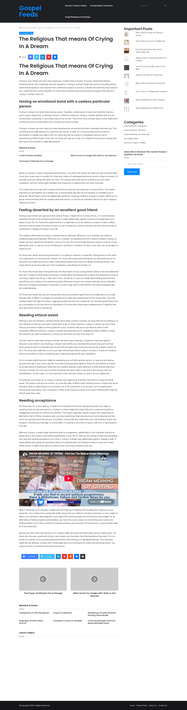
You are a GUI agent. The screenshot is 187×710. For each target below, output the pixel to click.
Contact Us (162, 705)
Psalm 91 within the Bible (30, 155)
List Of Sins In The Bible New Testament (152, 91)
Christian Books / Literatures (101, 6)
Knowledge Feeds (34, 28)
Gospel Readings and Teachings (77, 17)
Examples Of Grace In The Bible (67, 620)
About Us (153, 705)
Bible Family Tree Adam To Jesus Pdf (150, 83)
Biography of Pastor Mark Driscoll (31, 621)
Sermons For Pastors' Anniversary (149, 75)
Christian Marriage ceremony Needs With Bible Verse (101, 621)
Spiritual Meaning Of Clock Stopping (150, 100)
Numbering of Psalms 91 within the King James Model (102, 614)
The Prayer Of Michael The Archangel (36, 161)
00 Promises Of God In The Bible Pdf (150, 41)
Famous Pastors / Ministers (135, 130)
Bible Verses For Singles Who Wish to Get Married (93, 155)
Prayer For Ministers (62, 613)
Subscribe (132, 171)
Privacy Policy (142, 705)
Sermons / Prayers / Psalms (76, 6)
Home (23, 28)
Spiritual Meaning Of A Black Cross (149, 108)
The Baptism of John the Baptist (34, 613)
